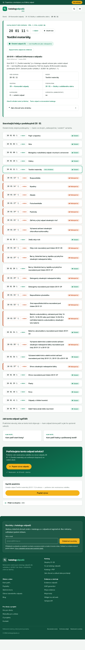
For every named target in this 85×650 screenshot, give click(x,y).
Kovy (30, 392)
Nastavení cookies (76, 629)
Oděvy (30, 161)
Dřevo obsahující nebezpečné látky (43, 366)
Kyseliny (33, 186)
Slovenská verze (52, 629)
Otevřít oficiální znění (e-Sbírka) (17, 101)
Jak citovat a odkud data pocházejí (57, 573)
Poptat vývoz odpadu (20, 466)
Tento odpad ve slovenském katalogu (43, 101)
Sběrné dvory (8, 590)
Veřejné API (48, 601)
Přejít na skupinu (16, 503)
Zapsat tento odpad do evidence (20, 50)
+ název (35, 31)
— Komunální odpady (19, 86)
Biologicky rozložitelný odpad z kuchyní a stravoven (48, 152)
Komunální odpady (16, 17)
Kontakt (6, 621)
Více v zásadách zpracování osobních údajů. (29, 548)
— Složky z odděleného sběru (59, 86)
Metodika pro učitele (10, 614)
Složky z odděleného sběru (37, 17)
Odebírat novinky (69, 541)
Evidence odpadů (50, 583)
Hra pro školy (8, 610)
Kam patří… (7, 583)
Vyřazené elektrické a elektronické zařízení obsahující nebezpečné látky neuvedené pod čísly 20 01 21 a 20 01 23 (47, 344)
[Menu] (79, 8)
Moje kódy (48, 593)
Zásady (32, 195)
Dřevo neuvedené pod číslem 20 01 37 (43, 375)
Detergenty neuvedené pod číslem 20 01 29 (45, 287)
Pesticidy (33, 212)
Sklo (30, 144)
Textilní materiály (35, 169)
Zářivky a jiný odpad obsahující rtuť (44, 220)
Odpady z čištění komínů (38, 400)
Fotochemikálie (36, 203)
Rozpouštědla (35, 178)
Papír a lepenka (34, 136)
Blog (4, 597)
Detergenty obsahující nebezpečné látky (45, 278)
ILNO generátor (50, 586)
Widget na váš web (51, 597)
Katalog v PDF (49, 569)
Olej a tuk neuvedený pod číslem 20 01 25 (46, 248)
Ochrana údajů (64, 629)
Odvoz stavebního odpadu (12, 593)
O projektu (7, 617)
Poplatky (6, 586)
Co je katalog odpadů (52, 566)
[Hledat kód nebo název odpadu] (74, 8)
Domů (5, 17)
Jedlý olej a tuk (34, 239)
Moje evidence (49, 590)
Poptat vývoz (42, 493)
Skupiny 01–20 (49, 562)
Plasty (30, 383)
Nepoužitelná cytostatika (39, 295)
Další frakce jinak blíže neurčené (40, 409)
